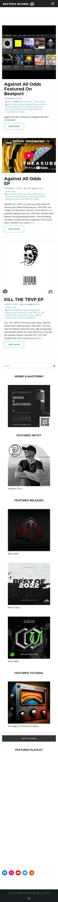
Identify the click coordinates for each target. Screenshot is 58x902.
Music (7, 109)
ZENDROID (30, 317)
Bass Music (12, 104)
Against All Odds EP (22, 181)
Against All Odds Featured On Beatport (22, 89)
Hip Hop (39, 107)
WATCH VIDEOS (29, 738)
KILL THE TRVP (30, 312)
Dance (42, 104)
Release (40, 188)
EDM (15, 107)
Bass (10, 310)
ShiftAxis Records (35, 109)
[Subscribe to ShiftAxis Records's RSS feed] (29, 898)
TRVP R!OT (14, 112)
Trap (7, 112)
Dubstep (8, 107)
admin (10, 101)
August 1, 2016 (11, 304)
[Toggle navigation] (53, 3)
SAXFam (24, 109)
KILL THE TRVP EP (24, 299)
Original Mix (15, 109)
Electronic (21, 107)
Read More (14, 126)
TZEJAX (21, 112)
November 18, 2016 (13, 98)
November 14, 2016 (13, 188)
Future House (19, 312)
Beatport (21, 104)
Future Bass (30, 107)
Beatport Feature (25, 101)
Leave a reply (39, 101)
